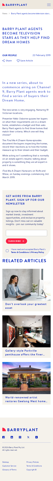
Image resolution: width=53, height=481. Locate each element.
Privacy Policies (32, 462)
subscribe (14, 241)
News (4, 13)
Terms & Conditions (34, 466)
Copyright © (31, 470)
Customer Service (9, 466)
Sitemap (5, 462)
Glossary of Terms (9, 470)
